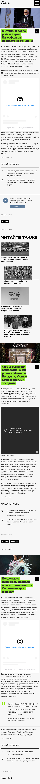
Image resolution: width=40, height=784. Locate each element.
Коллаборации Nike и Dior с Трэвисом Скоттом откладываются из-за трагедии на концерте (21, 512)
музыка (14, 541)
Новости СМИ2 (6, 229)
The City (5, 3)
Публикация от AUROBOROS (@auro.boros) (20, 669)
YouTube (12, 455)
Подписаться (17, 207)
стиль (5, 221)
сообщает (5, 66)
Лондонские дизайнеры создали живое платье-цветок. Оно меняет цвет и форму (22, 182)
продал (4, 146)
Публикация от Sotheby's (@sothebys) (20, 128)
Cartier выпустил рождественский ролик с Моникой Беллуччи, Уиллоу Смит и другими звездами (22, 173)
